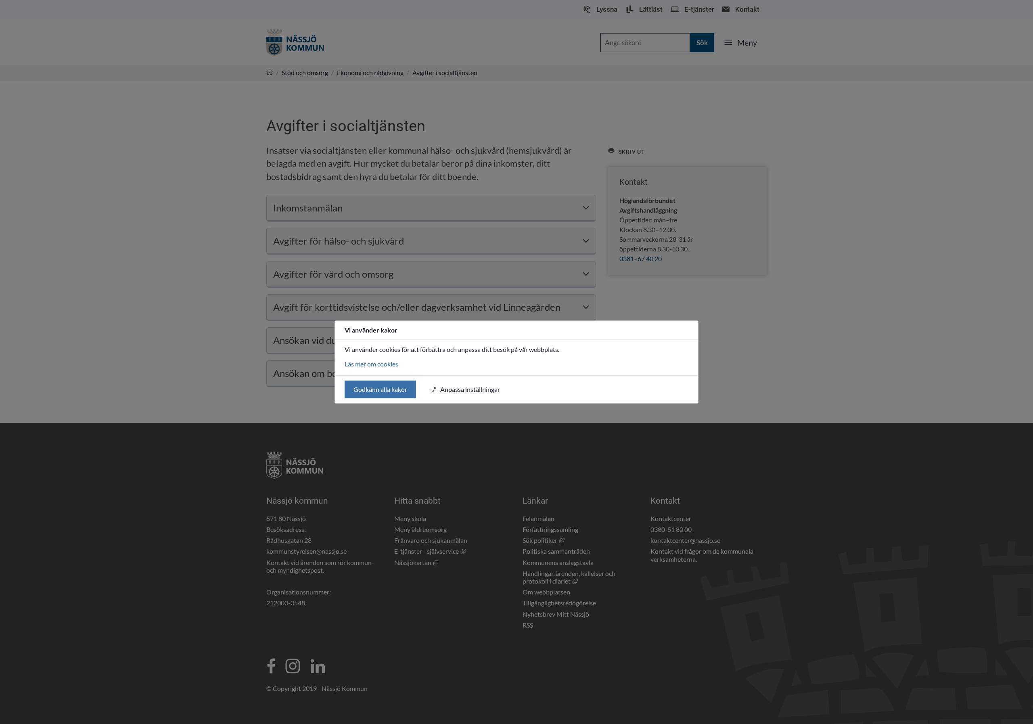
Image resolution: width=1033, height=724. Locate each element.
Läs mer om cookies (371, 364)
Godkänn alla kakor (380, 389)
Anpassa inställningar (470, 389)
